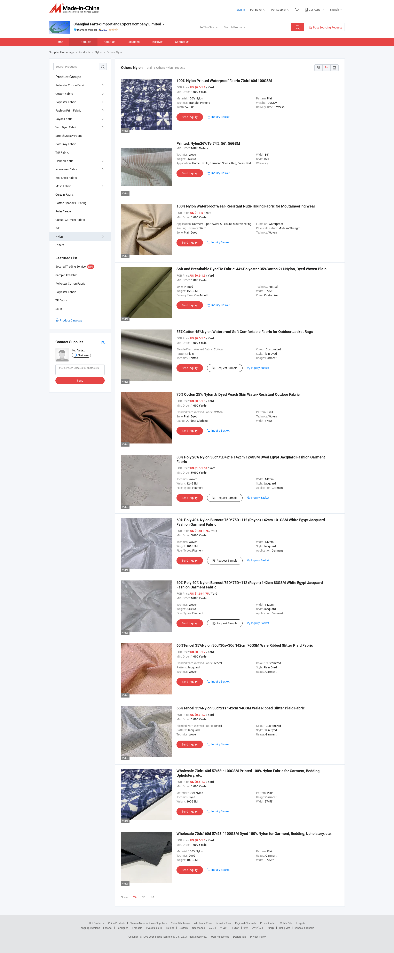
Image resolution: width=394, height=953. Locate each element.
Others (59, 245)
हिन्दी (246, 927)
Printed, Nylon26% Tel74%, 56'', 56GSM (208, 143)
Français (137, 927)
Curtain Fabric (64, 194)
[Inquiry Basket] (297, 9)
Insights (300, 923)
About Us (109, 42)
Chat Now (83, 355)
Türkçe (270, 927)
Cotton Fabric (64, 94)
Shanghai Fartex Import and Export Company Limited (117, 24)
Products (85, 42)
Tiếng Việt (284, 927)
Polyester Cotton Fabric (70, 85)
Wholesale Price (203, 923)
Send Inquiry (190, 117)
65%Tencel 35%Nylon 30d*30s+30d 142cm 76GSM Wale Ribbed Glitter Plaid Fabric (244, 645)
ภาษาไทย (257, 927)
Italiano (170, 927)
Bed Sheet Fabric (66, 178)
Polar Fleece (63, 211)
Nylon (59, 236)
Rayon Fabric (63, 119)
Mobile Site (286, 923)
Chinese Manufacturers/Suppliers (148, 923)
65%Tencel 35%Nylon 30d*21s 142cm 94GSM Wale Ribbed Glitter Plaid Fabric (240, 708)
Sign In (240, 9)
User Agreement (220, 936)
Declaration (239, 936)
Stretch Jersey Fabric (68, 136)
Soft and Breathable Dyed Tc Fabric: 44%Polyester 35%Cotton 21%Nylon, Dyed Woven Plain (251, 269)
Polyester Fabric (65, 102)
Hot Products (96, 923)
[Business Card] (103, 342)
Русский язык (154, 927)
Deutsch (183, 927)
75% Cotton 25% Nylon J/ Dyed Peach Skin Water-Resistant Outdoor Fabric (238, 394)
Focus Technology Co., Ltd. (170, 936)
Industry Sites (223, 923)
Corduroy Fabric (65, 144)
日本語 (235, 927)
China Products (116, 923)
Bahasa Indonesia (304, 927)
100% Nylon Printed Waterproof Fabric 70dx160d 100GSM (224, 81)
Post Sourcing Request (327, 27)
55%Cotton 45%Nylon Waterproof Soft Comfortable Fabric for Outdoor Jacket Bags (244, 331)
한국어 (224, 927)
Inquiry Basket (220, 117)
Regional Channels (245, 923)
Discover (157, 42)
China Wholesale (180, 923)
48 (152, 897)
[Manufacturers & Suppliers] (75, 8)
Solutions (134, 42)
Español (107, 927)
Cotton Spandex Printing (71, 203)
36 (143, 897)
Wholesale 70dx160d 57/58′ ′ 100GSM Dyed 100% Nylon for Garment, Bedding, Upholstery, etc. (254, 833)
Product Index (268, 923)
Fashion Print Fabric (68, 110)
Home (59, 42)
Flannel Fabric (64, 161)
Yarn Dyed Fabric (66, 127)
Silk (57, 228)
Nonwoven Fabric (66, 169)
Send (80, 380)
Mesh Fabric (63, 186)
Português (122, 927)
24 (134, 897)
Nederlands (198, 927)
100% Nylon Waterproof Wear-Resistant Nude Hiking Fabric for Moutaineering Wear (245, 206)
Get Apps (314, 9)
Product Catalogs (71, 320)
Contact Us (182, 42)
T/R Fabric (62, 152)
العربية (212, 927)
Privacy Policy (258, 936)
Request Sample (227, 368)
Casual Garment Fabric (70, 220)
